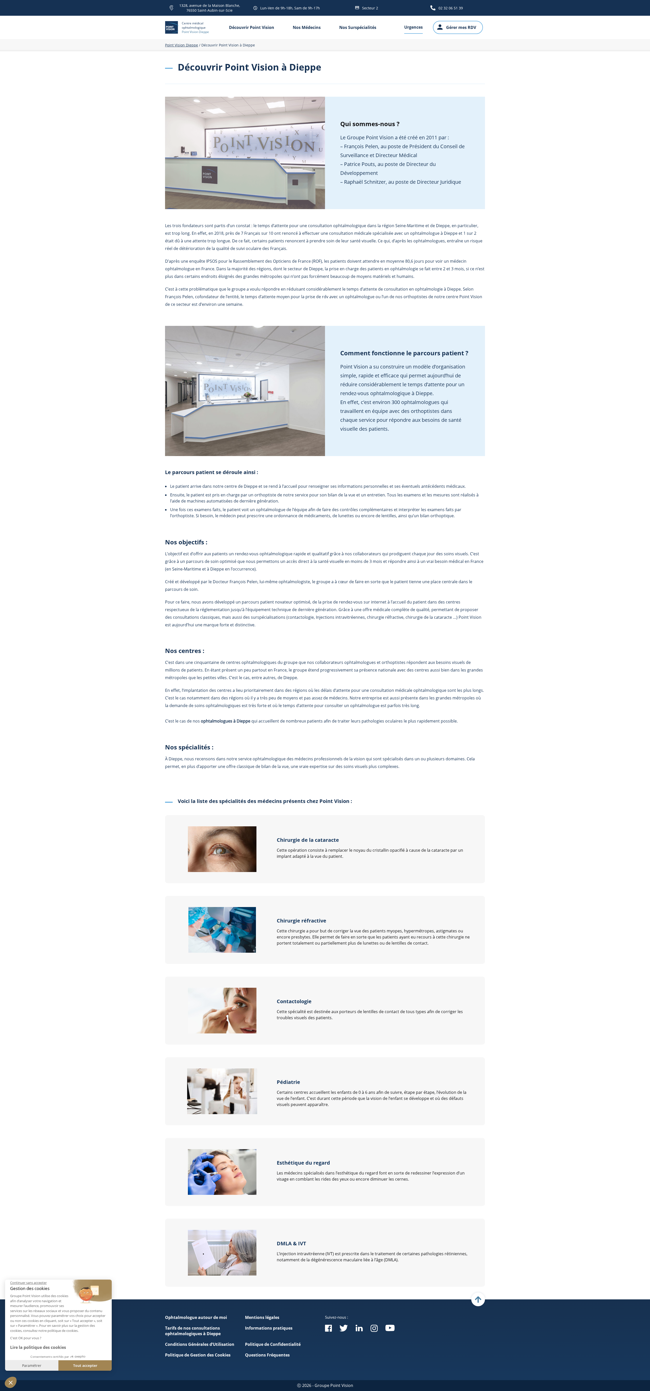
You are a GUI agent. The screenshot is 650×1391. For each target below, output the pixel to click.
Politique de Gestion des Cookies (198, 1355)
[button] (11, 1382)
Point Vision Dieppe (181, 45)
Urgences (413, 27)
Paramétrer (31, 1365)
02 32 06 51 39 (450, 8)
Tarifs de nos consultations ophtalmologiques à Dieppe (193, 1330)
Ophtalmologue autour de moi (196, 1317)
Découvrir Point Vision (251, 27)
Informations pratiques (268, 1328)
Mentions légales (262, 1317)
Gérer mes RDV (461, 27)
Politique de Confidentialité (273, 1344)
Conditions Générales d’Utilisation (199, 1344)
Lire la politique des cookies (38, 1347)
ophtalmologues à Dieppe (225, 721)
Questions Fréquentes (267, 1355)
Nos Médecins (307, 27)
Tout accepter (85, 1365)
